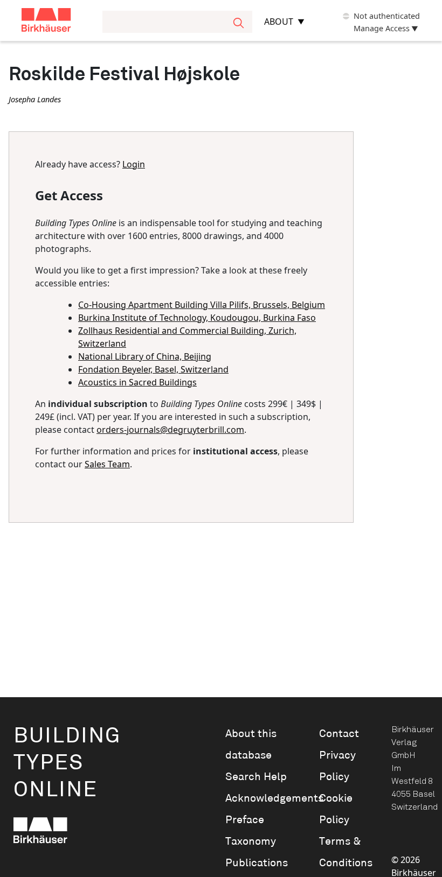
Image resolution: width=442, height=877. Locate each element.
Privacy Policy (337, 766)
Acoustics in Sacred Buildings (137, 382)
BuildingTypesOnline (67, 763)
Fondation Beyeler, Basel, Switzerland (153, 369)
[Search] (238, 22)
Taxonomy (250, 841)
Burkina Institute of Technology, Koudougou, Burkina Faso (197, 318)
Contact (339, 734)
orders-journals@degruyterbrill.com (170, 430)
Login (133, 164)
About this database (251, 744)
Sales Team (107, 464)
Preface (244, 820)
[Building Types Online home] (60, 22)
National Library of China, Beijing (144, 356)
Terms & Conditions (341, 852)
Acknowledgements (257, 798)
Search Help (256, 777)
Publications (256, 863)
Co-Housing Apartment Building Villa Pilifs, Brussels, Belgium (201, 305)
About (278, 21)
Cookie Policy (336, 809)
